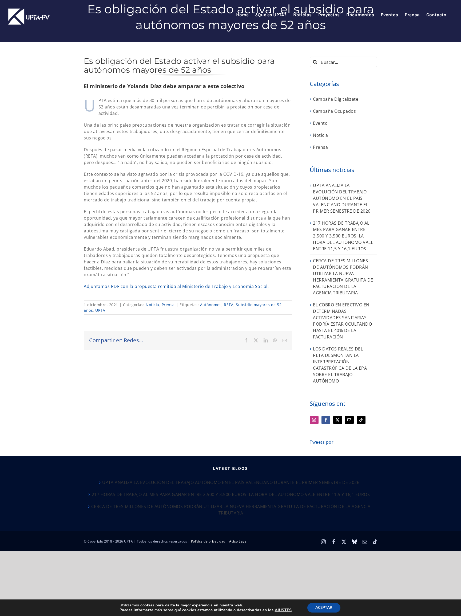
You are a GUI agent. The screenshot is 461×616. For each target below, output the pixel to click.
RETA (228, 304)
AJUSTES (283, 610)
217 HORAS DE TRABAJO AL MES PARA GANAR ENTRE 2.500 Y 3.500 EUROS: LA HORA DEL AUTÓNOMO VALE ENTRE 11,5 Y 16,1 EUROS (343, 236)
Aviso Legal (238, 541)
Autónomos (211, 304)
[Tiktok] (361, 420)
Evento (320, 123)
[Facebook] (325, 420)
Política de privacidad (208, 541)
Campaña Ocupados (334, 111)
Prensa (168, 304)
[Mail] (349, 420)
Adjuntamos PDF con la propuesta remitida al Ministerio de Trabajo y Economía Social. (176, 286)
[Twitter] (337, 420)
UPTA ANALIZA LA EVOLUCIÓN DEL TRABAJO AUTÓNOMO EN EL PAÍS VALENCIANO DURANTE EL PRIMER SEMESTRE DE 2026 (342, 198)
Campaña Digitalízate (335, 99)
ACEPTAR (323, 607)
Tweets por (321, 442)
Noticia (152, 304)
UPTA (100, 310)
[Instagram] (314, 420)
